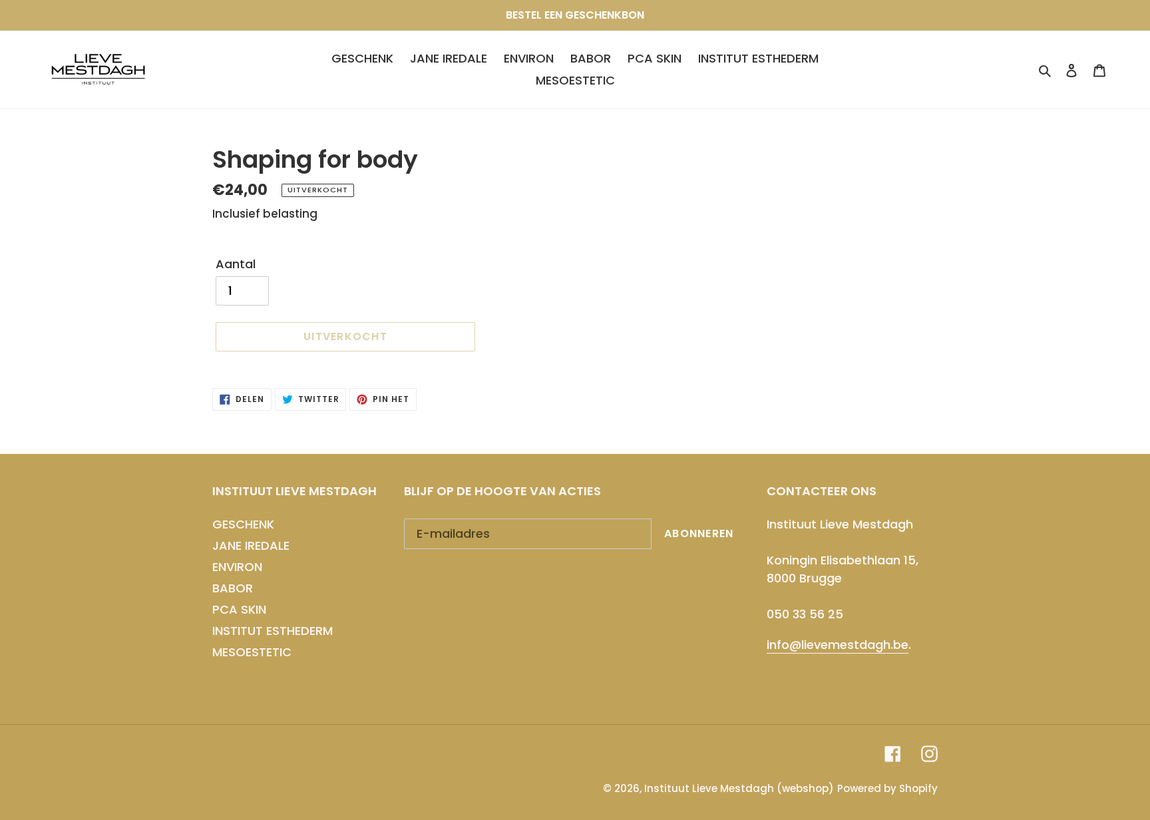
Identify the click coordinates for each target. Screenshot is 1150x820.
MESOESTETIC (251, 652)
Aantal (236, 264)
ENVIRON (237, 566)
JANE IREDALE (250, 545)
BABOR (232, 588)
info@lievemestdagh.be (837, 644)
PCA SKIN (239, 609)
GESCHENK (243, 524)
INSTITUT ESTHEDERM (272, 630)
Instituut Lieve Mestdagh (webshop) (739, 788)
